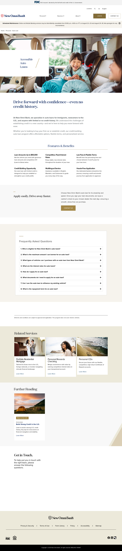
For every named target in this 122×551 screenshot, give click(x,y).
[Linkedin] (112, 537)
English (104, 9)
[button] (22, 418)
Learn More (20, 374)
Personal (8, 31)
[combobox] (104, 9)
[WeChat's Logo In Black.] (115, 537)
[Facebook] (109, 537)
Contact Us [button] (68, 208)
